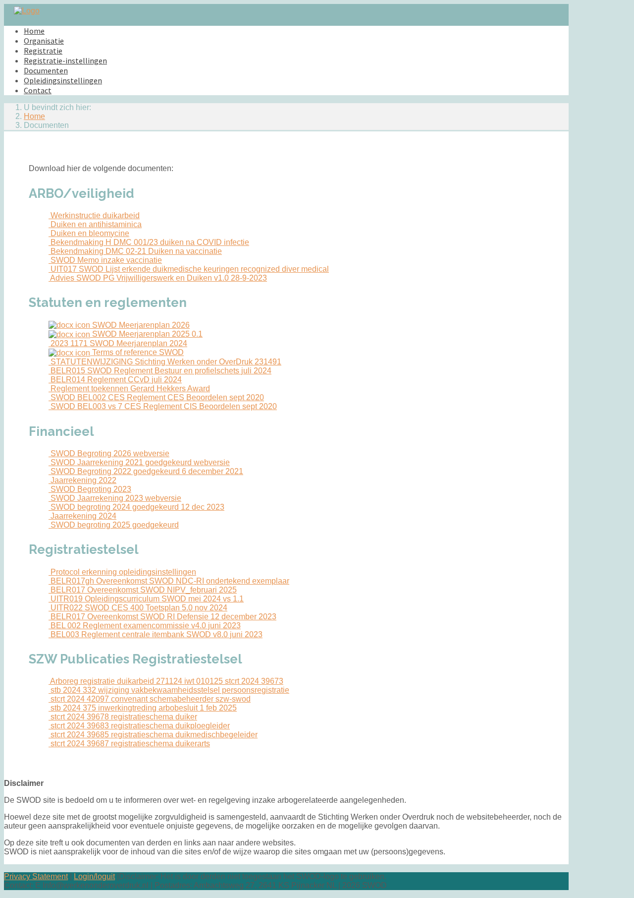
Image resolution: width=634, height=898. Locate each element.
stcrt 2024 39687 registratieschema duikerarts (129, 743)
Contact (38, 90)
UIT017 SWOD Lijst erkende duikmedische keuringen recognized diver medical (189, 269)
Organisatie (44, 41)
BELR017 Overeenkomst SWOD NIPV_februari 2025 (143, 590)
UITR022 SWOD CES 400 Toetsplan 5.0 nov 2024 (138, 607)
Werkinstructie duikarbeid (94, 215)
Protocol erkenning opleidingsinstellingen (122, 572)
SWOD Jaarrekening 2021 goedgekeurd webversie (139, 462)
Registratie (43, 51)
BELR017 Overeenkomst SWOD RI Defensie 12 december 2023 (162, 616)
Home (34, 31)
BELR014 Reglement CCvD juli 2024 (115, 379)
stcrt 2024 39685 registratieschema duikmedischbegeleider (153, 734)
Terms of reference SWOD (137, 352)
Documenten (46, 70)
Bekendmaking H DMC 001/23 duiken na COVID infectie (149, 242)
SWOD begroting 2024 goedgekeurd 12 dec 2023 (136, 507)
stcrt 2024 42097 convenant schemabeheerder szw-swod (150, 699)
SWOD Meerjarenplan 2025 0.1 (146, 334)
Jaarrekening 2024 (82, 516)
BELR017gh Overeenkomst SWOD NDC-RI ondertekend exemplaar (169, 581)
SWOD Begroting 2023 (90, 489)
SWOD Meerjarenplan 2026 (140, 325)
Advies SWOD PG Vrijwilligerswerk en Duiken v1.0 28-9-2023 (158, 278)
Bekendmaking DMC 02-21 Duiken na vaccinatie (135, 251)
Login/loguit (94, 876)
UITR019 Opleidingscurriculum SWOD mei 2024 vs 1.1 (146, 599)
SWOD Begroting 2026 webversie (109, 453)
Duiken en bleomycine (89, 233)
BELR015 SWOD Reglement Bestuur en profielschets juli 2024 (160, 370)
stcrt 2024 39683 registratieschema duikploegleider (139, 725)
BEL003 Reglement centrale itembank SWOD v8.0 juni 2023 (156, 634)
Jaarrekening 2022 (82, 480)
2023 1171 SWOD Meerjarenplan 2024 (118, 343)
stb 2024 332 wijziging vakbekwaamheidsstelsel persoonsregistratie (169, 690)
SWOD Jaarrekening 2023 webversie (115, 498)
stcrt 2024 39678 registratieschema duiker (123, 717)
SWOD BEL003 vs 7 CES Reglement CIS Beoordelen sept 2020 (163, 406)
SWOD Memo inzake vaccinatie (105, 260)
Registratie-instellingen (65, 60)
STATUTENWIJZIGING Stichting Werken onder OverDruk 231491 (165, 362)
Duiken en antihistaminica (95, 224)
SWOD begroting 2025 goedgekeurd (114, 525)
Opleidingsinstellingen (63, 80)
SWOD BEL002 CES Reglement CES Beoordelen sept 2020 (156, 397)
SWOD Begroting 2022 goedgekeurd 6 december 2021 (146, 471)
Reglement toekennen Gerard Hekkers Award (129, 388)
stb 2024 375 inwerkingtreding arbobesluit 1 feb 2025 (143, 708)
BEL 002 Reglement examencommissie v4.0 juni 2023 (145, 625)
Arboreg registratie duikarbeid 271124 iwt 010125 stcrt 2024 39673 (166, 681)
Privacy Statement (36, 876)
